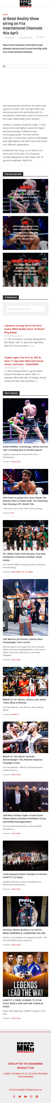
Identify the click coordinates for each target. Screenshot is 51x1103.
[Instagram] (31, 1096)
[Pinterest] (37, 1096)
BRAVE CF (15, 714)
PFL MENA (35, 261)
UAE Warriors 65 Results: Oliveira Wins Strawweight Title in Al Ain (23, 641)
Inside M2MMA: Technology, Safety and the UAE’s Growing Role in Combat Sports (25, 195)
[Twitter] (20, 1096)
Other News (25, 187)
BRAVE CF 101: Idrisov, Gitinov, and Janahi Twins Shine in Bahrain (24, 701)
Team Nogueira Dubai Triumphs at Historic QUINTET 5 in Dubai (25, 876)
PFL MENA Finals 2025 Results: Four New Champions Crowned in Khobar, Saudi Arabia (26, 269)
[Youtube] (25, 1096)
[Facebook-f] (14, 1096)
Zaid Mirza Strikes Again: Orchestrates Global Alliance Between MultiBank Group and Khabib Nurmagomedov (24, 818)
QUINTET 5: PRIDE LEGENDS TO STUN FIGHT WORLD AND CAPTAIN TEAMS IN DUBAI (23, 1003)
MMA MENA (16, 261)
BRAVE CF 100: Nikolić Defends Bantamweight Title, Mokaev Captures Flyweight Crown (22, 759)
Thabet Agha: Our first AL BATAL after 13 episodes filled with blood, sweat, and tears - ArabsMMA (24, 361)
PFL (25, 222)
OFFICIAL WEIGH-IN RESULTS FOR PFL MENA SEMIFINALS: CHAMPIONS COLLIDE (24, 931)
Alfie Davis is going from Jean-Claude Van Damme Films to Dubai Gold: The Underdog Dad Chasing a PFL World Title (26, 233)
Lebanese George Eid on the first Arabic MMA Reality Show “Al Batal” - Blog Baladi (25, 329)
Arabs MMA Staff (25, 38)
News (5, 14)
